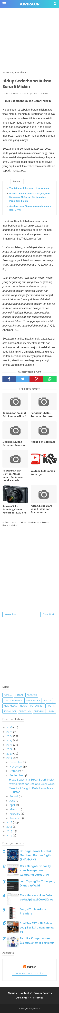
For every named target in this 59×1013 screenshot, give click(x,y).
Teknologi (10, 711)
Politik (50, 706)
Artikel (19, 695)
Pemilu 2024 (36, 706)
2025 (9, 731)
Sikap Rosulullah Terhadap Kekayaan (14, 443)
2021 (9, 749)
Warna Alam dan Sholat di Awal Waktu (32, 783)
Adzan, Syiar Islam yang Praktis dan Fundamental (41, 509)
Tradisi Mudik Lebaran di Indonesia (29, 188)
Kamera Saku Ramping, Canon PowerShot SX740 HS (14, 509)
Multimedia (10, 706)
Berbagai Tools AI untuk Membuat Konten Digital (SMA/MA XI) (36, 855)
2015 (9, 831)
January (15, 818)
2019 (9, 757)
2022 (9, 744)
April (13, 805)
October (15, 770)
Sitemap (38, 997)
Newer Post (11, 614)
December (16, 762)
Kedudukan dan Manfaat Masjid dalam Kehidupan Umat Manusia (12, 475)
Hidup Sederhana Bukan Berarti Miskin (32, 779)
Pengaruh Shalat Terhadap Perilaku (42, 415)
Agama (8, 695)
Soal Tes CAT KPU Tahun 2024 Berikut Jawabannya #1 (37, 927)
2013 (9, 835)
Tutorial (39, 711)
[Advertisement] (29, 29)
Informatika (33, 700)
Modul (47, 700)
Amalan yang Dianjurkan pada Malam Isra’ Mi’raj (30, 208)
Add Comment (41, 93)
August (14, 796)
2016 (9, 826)
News (23, 706)
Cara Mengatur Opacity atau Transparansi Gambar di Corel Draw (35, 870)
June (13, 800)
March (14, 809)
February (15, 813)
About (11, 993)
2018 (9, 822)
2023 (9, 740)
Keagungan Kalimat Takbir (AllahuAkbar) (14, 415)
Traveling (25, 711)
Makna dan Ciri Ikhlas (43, 442)
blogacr (32, 695)
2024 (9, 736)
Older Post (48, 614)
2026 (9, 727)
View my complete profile (29, 973)
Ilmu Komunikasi (13, 700)
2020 (9, 753)
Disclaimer (22, 997)
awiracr (29, 4)
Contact (24, 993)
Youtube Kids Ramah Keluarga (43, 473)
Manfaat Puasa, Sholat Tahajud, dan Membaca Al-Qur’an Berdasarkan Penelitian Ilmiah (29, 197)
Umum (51, 711)
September (17, 775)
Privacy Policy (42, 993)
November (16, 766)
